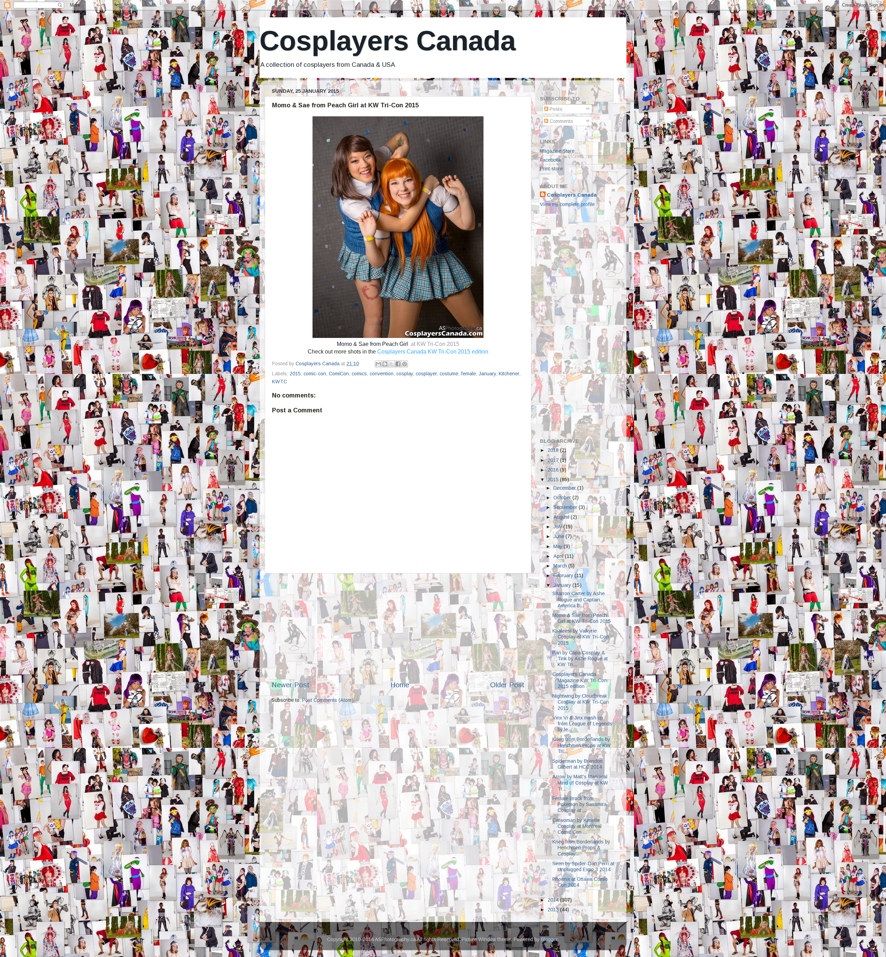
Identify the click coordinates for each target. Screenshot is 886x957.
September (566, 507)
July (558, 526)
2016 (554, 470)
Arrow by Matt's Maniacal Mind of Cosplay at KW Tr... (580, 782)
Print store (551, 168)
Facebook (550, 160)
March (560, 566)
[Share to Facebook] (398, 363)
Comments (560, 121)
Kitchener (509, 373)
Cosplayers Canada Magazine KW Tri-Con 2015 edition (579, 680)
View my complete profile (567, 204)
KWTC (279, 381)
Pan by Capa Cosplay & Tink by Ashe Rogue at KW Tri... (580, 659)
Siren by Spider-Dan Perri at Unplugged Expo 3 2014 (583, 866)
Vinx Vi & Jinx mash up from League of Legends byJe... (582, 724)
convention (382, 373)
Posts (555, 109)
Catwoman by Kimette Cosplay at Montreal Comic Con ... (577, 826)
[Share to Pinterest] (404, 363)
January (487, 373)
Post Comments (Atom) (327, 700)
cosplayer (426, 373)
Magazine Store (557, 151)
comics (359, 373)
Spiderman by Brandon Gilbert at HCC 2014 (577, 764)
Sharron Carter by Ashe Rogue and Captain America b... (578, 599)
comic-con (315, 373)
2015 (295, 373)
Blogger (549, 939)
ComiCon (339, 373)
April (559, 556)
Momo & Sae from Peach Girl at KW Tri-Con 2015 (581, 618)
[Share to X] (391, 363)
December (565, 488)
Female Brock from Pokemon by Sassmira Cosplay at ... (579, 804)
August (562, 517)
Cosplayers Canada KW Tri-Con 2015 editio (432, 352)
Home (399, 685)
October (562, 497)
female (468, 373)
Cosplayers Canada (388, 40)
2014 (554, 900)
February (564, 575)
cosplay (404, 373)
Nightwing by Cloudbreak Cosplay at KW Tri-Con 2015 (580, 702)
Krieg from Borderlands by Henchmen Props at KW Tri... (581, 745)
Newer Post (290, 685)
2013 (554, 909)
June (559, 536)
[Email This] (378, 363)
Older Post (507, 685)
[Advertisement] (398, 626)
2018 (554, 450)
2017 (554, 460)
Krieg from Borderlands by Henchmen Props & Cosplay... (581, 848)
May (558, 546)
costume (449, 373)
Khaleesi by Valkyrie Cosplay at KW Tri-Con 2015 (580, 637)
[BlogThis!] (384, 363)
